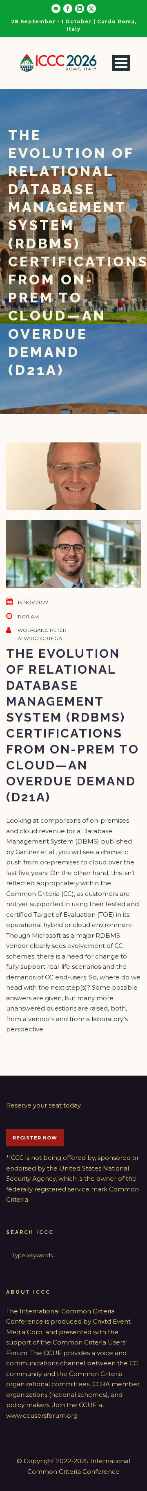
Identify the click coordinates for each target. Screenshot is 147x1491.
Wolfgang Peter (42, 630)
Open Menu (121, 63)
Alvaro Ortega (40, 638)
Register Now (35, 1138)
